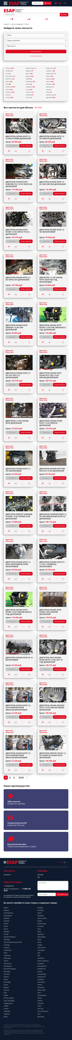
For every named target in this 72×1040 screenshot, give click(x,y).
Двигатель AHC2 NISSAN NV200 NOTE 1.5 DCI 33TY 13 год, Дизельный (51, 659)
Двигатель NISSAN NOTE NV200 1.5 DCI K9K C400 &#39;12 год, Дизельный (52, 327)
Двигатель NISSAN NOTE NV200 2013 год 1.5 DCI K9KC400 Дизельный (50, 375)
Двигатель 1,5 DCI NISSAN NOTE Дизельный (17, 422)
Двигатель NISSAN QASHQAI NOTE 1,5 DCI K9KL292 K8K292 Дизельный (51, 707)
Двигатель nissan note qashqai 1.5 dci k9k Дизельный (17, 327)
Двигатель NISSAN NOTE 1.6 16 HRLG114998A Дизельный (18, 137)
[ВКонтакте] (59, 862)
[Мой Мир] (64, 862)
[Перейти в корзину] (65, 3)
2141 (21, 777)
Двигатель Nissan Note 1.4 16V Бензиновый (18, 469)
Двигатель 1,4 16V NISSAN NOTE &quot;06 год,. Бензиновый (51, 279)
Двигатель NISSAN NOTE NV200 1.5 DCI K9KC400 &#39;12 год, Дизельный (19, 612)
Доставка (40, 874)
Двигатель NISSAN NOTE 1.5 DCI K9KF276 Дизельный (51, 137)
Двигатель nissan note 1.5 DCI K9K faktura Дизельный (52, 183)
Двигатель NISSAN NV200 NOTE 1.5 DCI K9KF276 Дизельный (50, 423)
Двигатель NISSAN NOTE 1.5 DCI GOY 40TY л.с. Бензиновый (18, 375)
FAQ (38, 877)
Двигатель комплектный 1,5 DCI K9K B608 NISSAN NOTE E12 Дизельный (52, 516)
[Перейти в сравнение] (61, 3)
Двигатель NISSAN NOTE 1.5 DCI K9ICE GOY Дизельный (18, 278)
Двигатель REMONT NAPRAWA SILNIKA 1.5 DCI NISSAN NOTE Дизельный (19, 516)
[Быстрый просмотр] (29, 151)
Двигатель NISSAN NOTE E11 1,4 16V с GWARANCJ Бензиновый (52, 564)
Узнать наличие (26, 146)
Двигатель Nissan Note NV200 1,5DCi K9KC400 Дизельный (50, 612)
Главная (6, 24)
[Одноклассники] (62, 862)
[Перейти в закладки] (56, 3)
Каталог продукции (17, 24)
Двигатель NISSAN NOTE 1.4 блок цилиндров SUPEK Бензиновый (18, 564)
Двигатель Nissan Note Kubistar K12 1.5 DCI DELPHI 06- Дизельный (19, 184)
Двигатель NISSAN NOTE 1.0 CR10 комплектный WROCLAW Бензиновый (18, 707)
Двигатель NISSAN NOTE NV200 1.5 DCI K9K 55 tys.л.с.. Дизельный (18, 232)
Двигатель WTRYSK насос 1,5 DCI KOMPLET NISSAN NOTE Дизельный (52, 755)
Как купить (7, 874)
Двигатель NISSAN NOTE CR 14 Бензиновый (19, 658)
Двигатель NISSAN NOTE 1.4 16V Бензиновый (51, 231)
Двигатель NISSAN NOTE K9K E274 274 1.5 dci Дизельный (52, 469)
